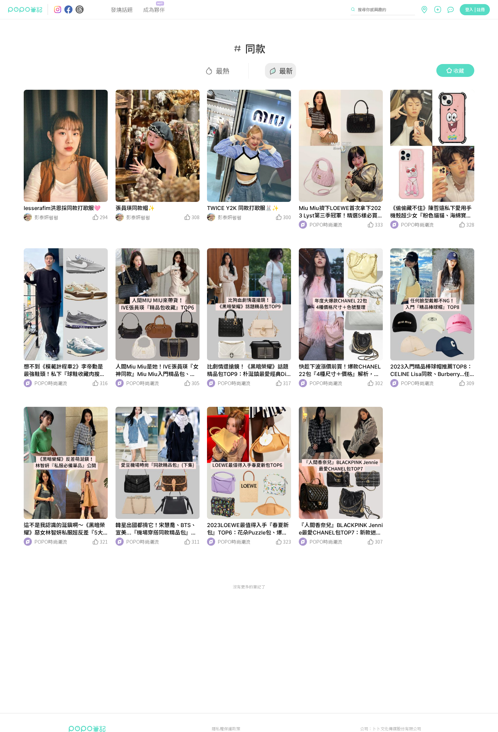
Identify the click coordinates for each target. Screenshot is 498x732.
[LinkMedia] (66, 146)
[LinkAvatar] (28, 217)
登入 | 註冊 (475, 9)
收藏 (458, 70)
